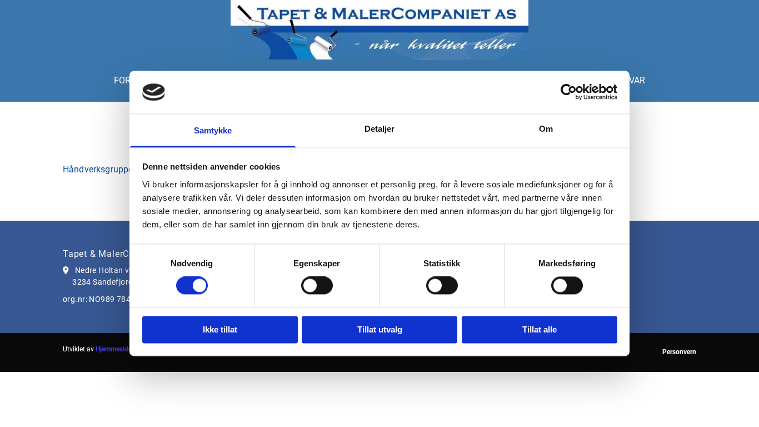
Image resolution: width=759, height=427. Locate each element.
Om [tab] (546, 128)
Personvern (679, 352)
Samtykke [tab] (213, 130)
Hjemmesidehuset (122, 349)
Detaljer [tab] (379, 128)
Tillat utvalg (379, 329)
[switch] (317, 286)
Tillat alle (539, 329)
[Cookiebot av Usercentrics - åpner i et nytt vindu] (568, 92)
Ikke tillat (220, 329)
